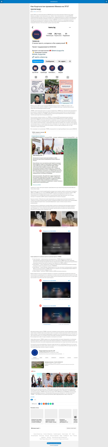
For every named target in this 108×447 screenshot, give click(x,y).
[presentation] (75, 417)
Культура (47, 435)
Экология (49, 437)
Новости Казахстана (38, 434)
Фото (71, 435)
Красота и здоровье (54, 435)
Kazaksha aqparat (57, 434)
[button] (1, 1)
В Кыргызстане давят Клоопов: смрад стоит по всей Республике (37, 421)
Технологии (41, 435)
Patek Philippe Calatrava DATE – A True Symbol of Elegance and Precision (54, 438)
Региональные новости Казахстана (59, 437)
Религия (75, 435)
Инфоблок (43, 437)
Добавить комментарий (71, 428)
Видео (61, 435)
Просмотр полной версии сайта (54, 443)
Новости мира (65, 434)
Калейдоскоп (66, 435)
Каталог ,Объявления (48, 434)
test (35, 11)
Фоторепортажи (34, 435)
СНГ (35, 399)
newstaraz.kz (54, 1)
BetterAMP (56, 445)
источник (32, 396)
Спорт (73, 434)
